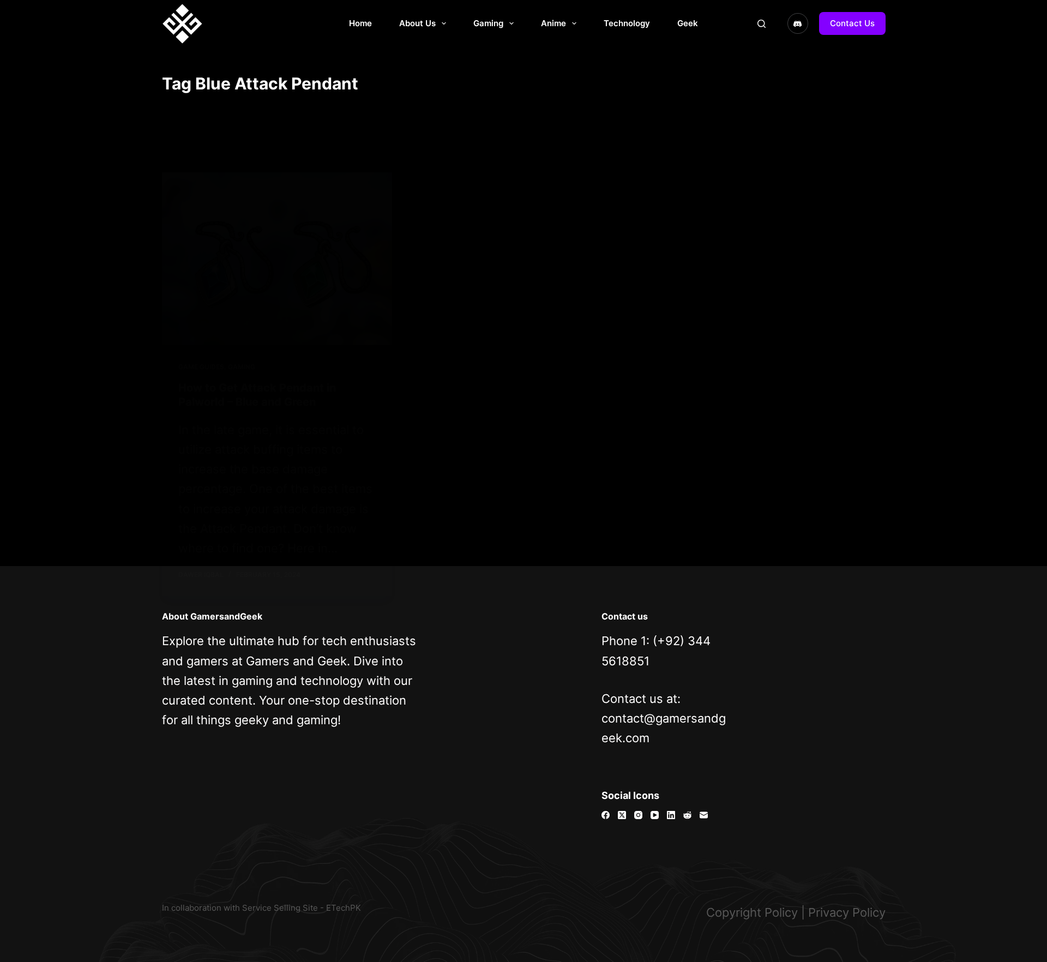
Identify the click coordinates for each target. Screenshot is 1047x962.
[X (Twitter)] (622, 815)
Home (360, 23)
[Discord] (797, 23)
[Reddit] (687, 815)
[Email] (704, 815)
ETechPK (343, 908)
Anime (553, 23)
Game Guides (201, 367)
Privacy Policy (847, 912)
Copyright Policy (752, 912)
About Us (417, 23)
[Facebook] (605, 815)
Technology (627, 23)
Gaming (488, 23)
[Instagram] (638, 815)
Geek (687, 23)
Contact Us (852, 23)
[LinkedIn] (671, 815)
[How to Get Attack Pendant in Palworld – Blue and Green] (277, 258)
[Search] (761, 24)
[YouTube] (655, 815)
